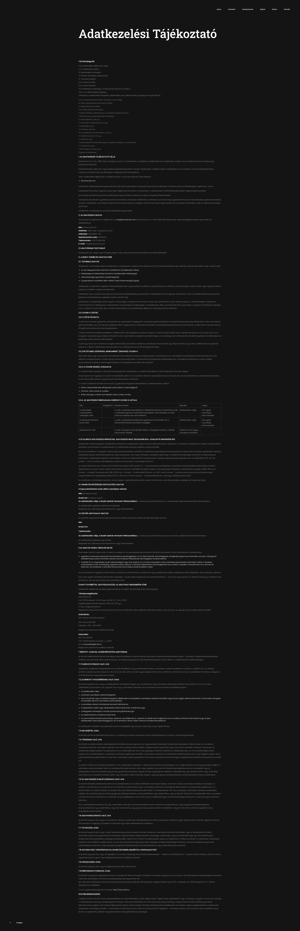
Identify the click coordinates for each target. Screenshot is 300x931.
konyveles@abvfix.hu (93, 644)
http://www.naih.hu (121, 889)
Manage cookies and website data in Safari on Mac (109, 394)
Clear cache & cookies (99, 391)
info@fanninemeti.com (126, 219)
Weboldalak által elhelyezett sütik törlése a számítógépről (112, 387)
